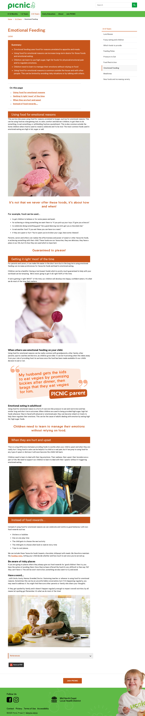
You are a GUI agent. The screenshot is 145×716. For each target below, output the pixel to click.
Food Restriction (110, 62)
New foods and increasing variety (116, 79)
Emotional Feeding (111, 68)
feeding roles (16, 556)
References (15, 656)
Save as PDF (18, 665)
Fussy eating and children (113, 40)
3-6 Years (35, 14)
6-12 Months (13, 14)
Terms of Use (30, 708)
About (60, 14)
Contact (10, 708)
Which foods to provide (112, 45)
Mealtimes (107, 74)
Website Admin (32, 713)
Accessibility (43, 708)
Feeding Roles (109, 51)
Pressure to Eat (109, 57)
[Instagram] (16, 702)
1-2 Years (24, 14)
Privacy (19, 708)
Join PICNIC (70, 14)
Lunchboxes (108, 34)
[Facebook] (9, 702)
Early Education (48, 14)
